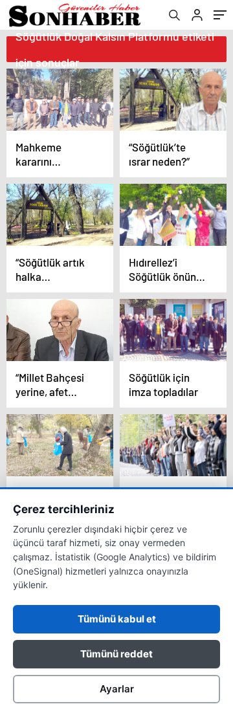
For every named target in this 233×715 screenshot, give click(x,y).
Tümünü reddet (116, 654)
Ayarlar (117, 689)
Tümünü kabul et (117, 619)
